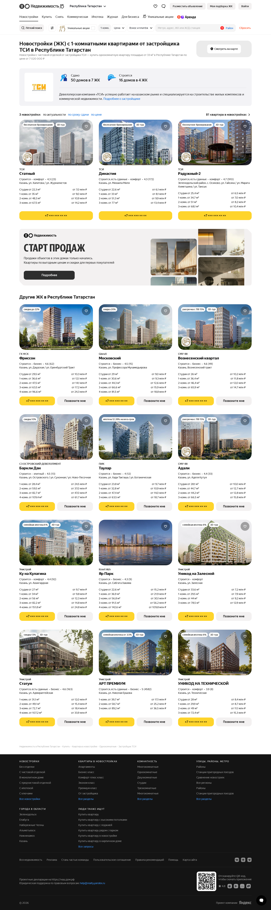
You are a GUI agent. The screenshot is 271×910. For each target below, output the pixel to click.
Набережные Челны (31, 825)
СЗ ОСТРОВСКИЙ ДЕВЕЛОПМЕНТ (40, 463)
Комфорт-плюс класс (91, 777)
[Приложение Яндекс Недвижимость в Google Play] (236, 885)
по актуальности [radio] (54, 114)
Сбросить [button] (245, 27)
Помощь (173, 859)
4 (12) (127, 473)
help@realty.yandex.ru (92, 883)
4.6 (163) (67, 689)
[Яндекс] (245, 902)
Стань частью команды (75, 859)
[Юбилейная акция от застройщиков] (27, 157)
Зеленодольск (28, 814)
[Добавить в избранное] (86, 126)
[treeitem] (29, 17)
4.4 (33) (208, 473)
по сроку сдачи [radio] (78, 114)
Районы (201, 766)
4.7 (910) (228, 179)
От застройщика (88, 793)
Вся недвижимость (30, 859)
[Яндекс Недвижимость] (42, 6)
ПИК (101, 463)
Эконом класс (86, 782)
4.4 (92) (51, 579)
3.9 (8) (209, 689)
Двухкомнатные (147, 777)
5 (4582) (147, 689)
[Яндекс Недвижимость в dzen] (243, 860)
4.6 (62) (49, 363)
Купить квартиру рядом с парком (98, 830)
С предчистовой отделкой (35, 782)
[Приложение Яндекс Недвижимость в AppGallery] (242, 885)
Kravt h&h (105, 569)
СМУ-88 (182, 353)
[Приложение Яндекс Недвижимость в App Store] (229, 885)
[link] (245, 6)
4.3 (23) (51, 179)
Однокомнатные (147, 772)
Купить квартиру (88, 814)
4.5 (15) (128, 363)
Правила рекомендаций (149, 859)
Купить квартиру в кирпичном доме (100, 841)
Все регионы (204, 782)
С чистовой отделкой (32, 772)
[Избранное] (155, 6)
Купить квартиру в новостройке (97, 835)
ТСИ (22, 169)
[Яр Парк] (135, 542)
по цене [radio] (96, 114)
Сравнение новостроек (210, 777)
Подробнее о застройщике (121, 99)
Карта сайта (190, 859)
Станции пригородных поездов (215, 772)
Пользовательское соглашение (112, 859)
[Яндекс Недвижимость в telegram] (249, 860)
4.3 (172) (149, 179)
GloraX (103, 353)
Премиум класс (87, 788)
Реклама (52, 859)
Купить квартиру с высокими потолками (102, 819)
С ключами (25, 793)
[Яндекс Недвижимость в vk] (237, 860)
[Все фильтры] (52, 28)
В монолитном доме (31, 777)
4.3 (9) (128, 579)
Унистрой (25, 569)
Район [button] (229, 28)
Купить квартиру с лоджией (95, 825)
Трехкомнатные (146, 788)
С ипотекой (26, 788)
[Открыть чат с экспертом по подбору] (261, 900)
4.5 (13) (51, 473)
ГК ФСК (24, 353)
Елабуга (24, 819)
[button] (163, 6)
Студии (141, 782)
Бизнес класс (86, 772)
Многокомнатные (148, 766)
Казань (23, 841)
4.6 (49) (208, 363)
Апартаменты (86, 766)
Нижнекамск (27, 835)
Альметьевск (27, 830)
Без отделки (26, 766)
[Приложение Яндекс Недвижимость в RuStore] (248, 885)
